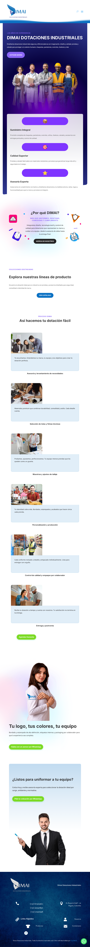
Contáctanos (76, 926)
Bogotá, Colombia (74, 905)
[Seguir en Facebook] (26, 933)
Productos (39, 926)
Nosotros (77, 919)
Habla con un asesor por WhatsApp (26, 747)
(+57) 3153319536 (37, 911)
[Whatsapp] (84, 941)
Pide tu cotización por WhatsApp (28, 799)
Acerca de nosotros (45, 241)
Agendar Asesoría (26, 637)
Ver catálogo (45, 295)
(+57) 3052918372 (36, 907)
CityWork (74, 940)
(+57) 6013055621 (36, 903)
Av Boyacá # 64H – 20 (73, 903)
